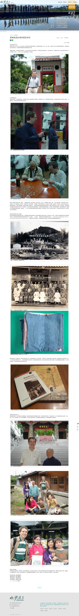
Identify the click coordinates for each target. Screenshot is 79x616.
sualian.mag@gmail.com (15, 604)
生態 (58, 37)
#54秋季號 (66, 37)
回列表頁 (39, 587)
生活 (61, 37)
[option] (39, 15)
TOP (76, 534)
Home (1, 31)
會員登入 (78, 427)
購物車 (77, 424)
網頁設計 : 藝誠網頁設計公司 (16, 614)
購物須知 (78, 430)
